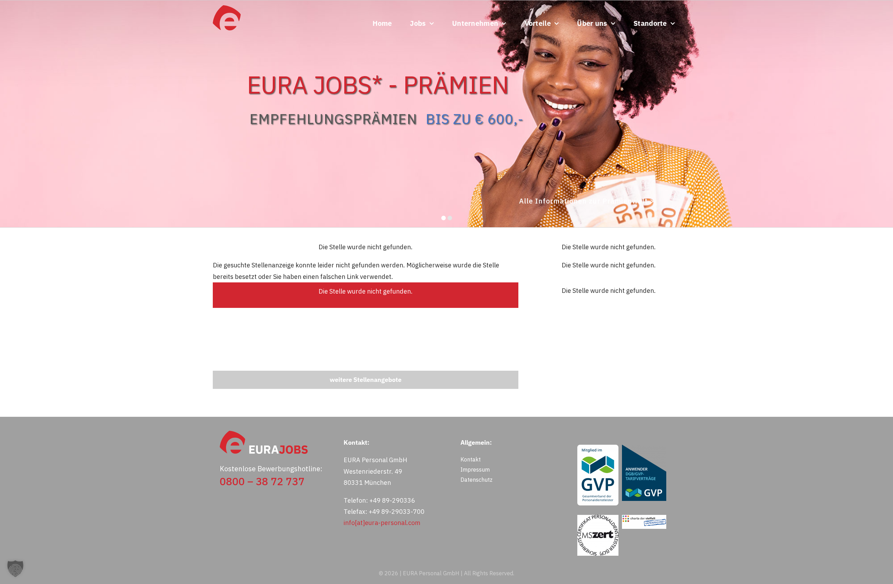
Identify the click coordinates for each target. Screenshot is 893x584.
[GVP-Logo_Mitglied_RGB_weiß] (597, 448)
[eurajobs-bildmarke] (227, 8)
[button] (15, 568)
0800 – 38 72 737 (262, 481)
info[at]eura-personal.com (382, 523)
